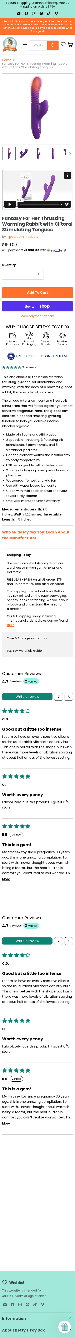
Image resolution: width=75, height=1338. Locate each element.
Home (6, 60)
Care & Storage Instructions (27, 638)
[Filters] (58, 697)
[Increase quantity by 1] (38, 274)
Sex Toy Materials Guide (24, 651)
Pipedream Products (23, 236)
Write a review (27, 696)
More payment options (38, 316)
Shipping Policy (19, 555)
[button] (37, 250)
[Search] (53, 45)
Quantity (9, 265)
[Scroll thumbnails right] (69, 154)
